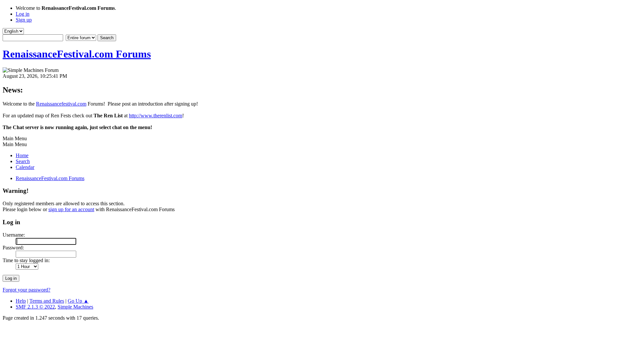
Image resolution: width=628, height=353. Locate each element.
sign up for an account (71, 209)
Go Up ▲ (78, 301)
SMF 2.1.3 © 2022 (35, 307)
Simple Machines (75, 307)
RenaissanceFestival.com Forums (77, 54)
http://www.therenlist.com (155, 115)
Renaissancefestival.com (61, 104)
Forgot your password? (26, 290)
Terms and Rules (46, 301)
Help (21, 301)
